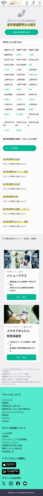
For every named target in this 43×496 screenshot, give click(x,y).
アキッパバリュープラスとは (13, 412)
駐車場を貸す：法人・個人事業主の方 (16, 408)
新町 (30, 89)
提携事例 (5, 402)
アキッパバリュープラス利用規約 (14, 439)
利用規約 (5, 436)
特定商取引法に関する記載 (12, 445)
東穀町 (6, 114)
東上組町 (19, 114)
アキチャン (6, 418)
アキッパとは (7, 399)
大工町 (19, 99)
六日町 (6, 130)
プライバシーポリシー (10, 442)
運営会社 (5, 415)
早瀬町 (6, 99)
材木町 (6, 69)
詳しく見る (21, 297)
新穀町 (19, 89)
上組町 (6, 89)
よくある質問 (7, 433)
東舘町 (31, 109)
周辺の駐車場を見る (21, 32)
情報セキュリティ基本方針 (12, 448)
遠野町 (19, 54)
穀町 (30, 64)
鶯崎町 (19, 130)
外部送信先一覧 (8, 451)
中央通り (32, 99)
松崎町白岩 (33, 74)
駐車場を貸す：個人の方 (11, 405)
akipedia (5, 421)
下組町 (31, 54)
